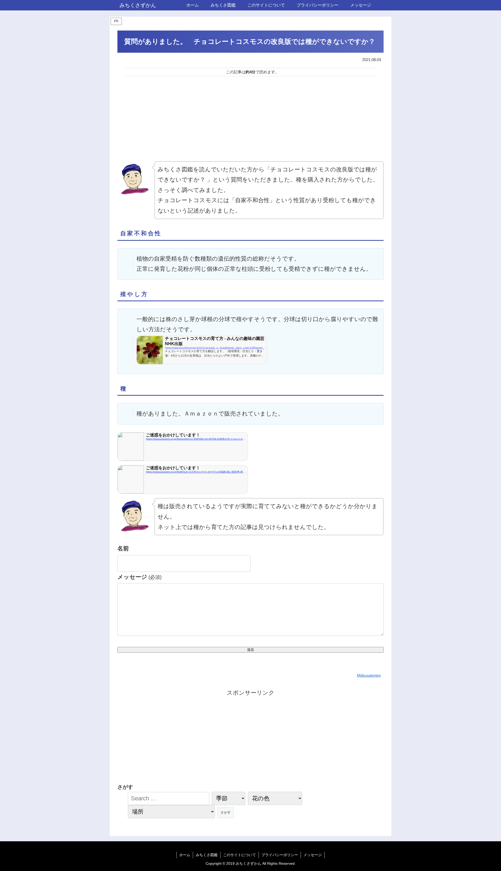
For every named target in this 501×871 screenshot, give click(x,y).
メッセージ (139, 577)
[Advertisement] (250, 118)
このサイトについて (239, 855)
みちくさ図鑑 (207, 855)
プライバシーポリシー (279, 855)
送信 (250, 650)
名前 (123, 548)
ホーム (184, 855)
